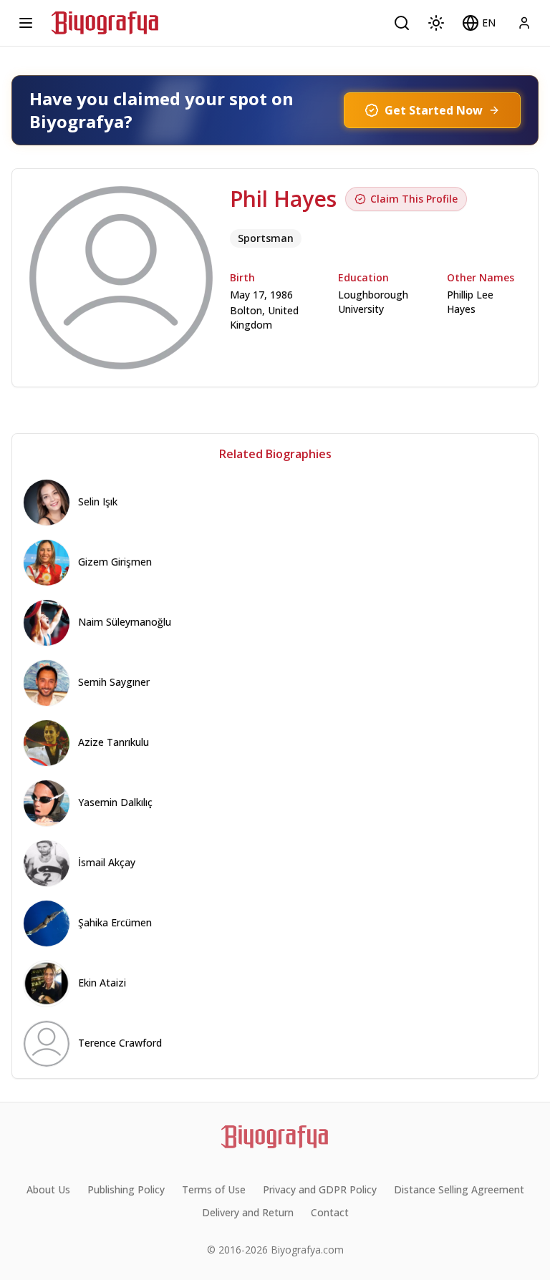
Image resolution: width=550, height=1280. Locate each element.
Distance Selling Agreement (459, 1189)
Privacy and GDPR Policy (320, 1189)
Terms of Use (214, 1189)
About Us (48, 1189)
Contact (330, 1212)
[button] (478, 23)
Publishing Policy (126, 1189)
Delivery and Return (248, 1212)
